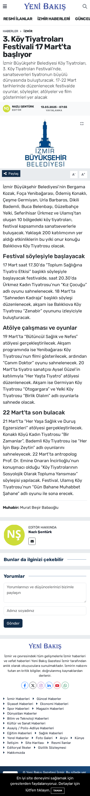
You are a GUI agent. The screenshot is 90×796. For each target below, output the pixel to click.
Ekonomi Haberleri (54, 704)
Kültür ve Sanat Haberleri (26, 723)
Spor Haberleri (18, 709)
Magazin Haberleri (50, 709)
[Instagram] (41, 685)
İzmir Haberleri (18, 699)
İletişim (12, 743)
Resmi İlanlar (61, 743)
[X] (32, 685)
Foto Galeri (44, 738)
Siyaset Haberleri (20, 704)
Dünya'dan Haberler (22, 713)
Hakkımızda (16, 753)
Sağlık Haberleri (51, 733)
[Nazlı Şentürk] (14, 534)
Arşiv (64, 738)
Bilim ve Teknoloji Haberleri (28, 718)
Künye (79, 738)
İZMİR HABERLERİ (53, 18)
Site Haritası (34, 743)
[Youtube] (57, 685)
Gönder (13, 623)
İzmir (28, 31)
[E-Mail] (32, 541)
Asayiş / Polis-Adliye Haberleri (30, 728)
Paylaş (14, 174)
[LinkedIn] (49, 685)
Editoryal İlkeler (19, 748)
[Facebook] (24, 685)
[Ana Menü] (5, 6)
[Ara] (85, 6)
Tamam (57, 790)
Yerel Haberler (18, 738)
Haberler (10, 31)
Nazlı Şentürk (40, 532)
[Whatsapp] (65, 685)
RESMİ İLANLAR (17, 18)
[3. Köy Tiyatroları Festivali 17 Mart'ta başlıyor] (45, 142)
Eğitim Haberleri (19, 733)
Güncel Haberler (49, 699)
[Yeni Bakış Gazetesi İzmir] (45, 6)
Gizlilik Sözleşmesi (52, 748)
